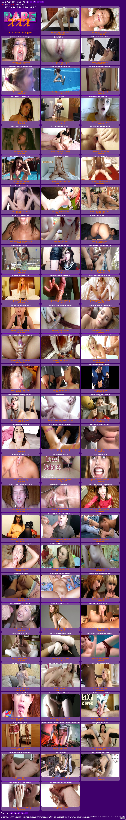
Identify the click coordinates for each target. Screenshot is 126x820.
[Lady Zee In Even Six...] (21, 627)
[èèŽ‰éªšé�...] (60, 62)
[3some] (14, 599)
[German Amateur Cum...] (21, 61)
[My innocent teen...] (60, 598)
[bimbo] (100, 748)
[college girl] (27, 360)
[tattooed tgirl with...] (60, 270)
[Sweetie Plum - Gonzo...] (21, 508)
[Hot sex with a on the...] (100, 568)
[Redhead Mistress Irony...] (100, 598)
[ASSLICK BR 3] (100, 538)
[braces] (106, 330)
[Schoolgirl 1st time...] (100, 270)
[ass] (94, 62)
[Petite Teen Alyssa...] (21, 299)
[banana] (21, 211)
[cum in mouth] (95, 211)
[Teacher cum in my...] (60, 359)
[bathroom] (60, 92)
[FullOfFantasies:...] (60, 478)
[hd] (66, 688)
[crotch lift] (60, 120)
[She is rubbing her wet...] (21, 359)
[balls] (19, 92)
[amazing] (55, 390)
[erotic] (106, 420)
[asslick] (95, 539)
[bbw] (16, 122)
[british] (107, 778)
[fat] (25, 122)
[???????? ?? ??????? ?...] (100, 389)
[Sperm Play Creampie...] (100, 508)
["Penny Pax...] (100, 478)
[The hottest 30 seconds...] (100, 359)
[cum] (68, 360)
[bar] (15, 271)
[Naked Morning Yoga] (60, 31)
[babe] (67, 32)
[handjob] (65, 63)
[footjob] (67, 151)
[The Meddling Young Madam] (100, 419)
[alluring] (94, 748)
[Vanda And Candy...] (21, 777)
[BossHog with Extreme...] (60, 449)
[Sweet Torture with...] (60, 299)
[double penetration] (66, 420)
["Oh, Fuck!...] (100, 180)
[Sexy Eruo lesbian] (60, 240)
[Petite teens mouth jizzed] (21, 449)
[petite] (105, 390)
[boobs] (20, 151)
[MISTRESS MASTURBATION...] (60, 657)
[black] (107, 181)
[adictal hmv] (60, 210)
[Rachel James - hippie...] (60, 508)
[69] (15, 151)
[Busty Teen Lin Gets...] (21, 478)
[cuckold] (56, 688)
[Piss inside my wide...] (100, 150)
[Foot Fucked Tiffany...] (60, 568)
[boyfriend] (104, 62)
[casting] (14, 390)
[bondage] (66, 450)
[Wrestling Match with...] (21, 657)
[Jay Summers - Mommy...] (60, 687)
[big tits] (55, 241)
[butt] (25, 151)
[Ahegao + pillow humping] (21, 687)
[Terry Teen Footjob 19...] (60, 150)
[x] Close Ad (122, 818)
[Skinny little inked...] (100, 210)
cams (17, 32)
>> (42, 2)
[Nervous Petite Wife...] (21, 180)
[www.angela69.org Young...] (21, 806)
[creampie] (106, 301)
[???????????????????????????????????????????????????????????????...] (60, 747)
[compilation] (61, 480)
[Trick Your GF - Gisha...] (60, 627)
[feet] (67, 658)
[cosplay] (61, 211)
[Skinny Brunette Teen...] (100, 31)
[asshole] (61, 32)
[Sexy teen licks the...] (21, 120)
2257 (2, 818)
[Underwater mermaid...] (100, 657)
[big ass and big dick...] (60, 717)
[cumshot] (28, 241)
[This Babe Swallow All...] (21, 419)
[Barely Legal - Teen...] (21, 240)
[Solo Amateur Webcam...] (21, 538)
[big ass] (25, 92)
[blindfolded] (13, 241)
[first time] (27, 808)
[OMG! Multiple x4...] (100, 627)
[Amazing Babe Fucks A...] (60, 389)
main (11, 32)
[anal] (93, 32)
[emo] (103, 211)
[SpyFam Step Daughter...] (100, 299)
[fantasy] (26, 599)
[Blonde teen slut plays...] (21, 210)
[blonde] (21, 122)
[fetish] (59, 63)
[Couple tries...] (100, 777)
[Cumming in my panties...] (60, 329)
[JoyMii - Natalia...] (60, 806)
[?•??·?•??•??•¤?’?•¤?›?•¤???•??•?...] (60, 538)
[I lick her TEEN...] (100, 240)
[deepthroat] (26, 509)
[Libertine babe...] (100, 120)
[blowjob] (106, 122)
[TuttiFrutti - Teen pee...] (21, 389)
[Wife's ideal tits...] (60, 180)
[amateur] (54, 32)
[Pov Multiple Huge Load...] (21, 329)
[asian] (54, 63)
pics (30, 32)
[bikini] (66, 92)
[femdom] (20, 181)
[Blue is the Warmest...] (21, 150)
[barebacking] (60, 271)
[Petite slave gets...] (21, 270)
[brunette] (106, 32)
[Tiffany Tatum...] (60, 91)
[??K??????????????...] (21, 747)
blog (24, 32)
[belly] (60, 450)
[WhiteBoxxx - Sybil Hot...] (100, 61)
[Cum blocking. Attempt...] (100, 717)
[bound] (100, 420)
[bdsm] (20, 62)
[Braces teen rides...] (100, 329)
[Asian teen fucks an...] (21, 568)
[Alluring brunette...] (100, 747)
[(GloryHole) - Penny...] (100, 449)
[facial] (25, 271)
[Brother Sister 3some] (21, 598)
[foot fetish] (60, 151)
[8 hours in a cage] (60, 777)
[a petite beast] (60, 419)
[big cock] (98, 32)
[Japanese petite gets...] (100, 91)
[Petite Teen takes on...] (21, 91)
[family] (105, 92)
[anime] (54, 211)
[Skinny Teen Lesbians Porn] (100, 687)
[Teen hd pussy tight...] (21, 717)
